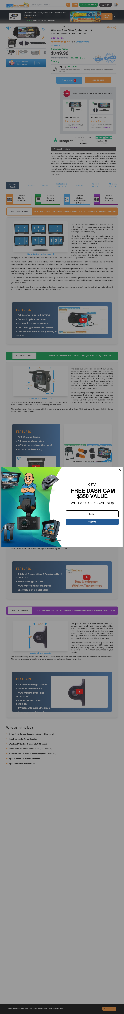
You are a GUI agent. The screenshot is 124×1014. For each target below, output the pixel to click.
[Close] (120, 469)
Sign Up (92, 521)
